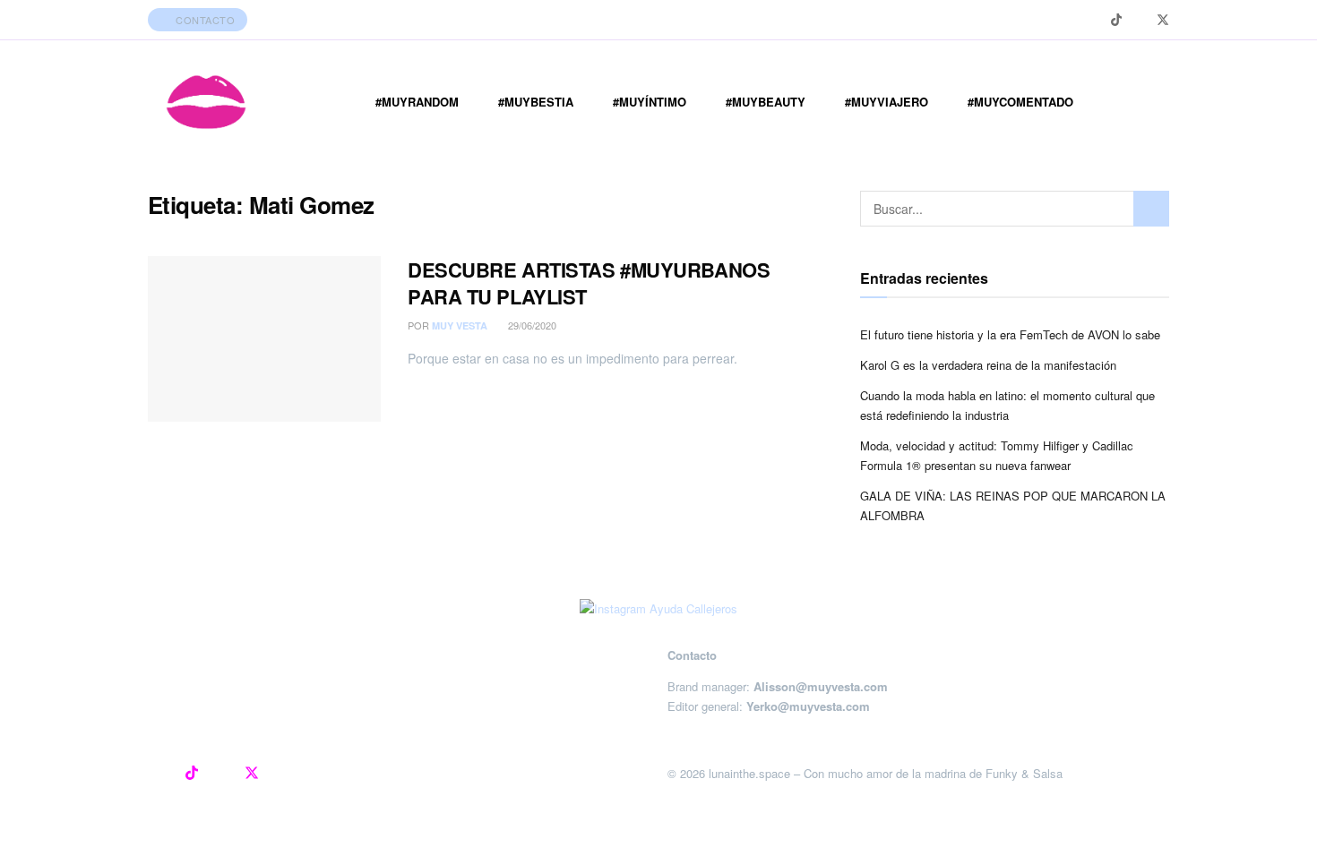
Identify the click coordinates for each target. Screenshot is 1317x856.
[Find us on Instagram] (1093, 20)
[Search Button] (1151, 209)
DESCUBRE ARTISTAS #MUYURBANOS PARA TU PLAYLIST (589, 283)
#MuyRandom (417, 101)
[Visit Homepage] (206, 102)
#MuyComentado (1020, 101)
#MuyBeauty (765, 101)
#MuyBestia (535, 101)
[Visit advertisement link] (658, 608)
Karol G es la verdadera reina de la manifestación (988, 364)
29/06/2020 (530, 325)
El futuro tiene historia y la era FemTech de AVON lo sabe (1010, 334)
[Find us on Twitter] (1163, 20)
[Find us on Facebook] (1139, 20)
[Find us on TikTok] (1116, 19)
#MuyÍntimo (649, 101)
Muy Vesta (459, 325)
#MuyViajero (886, 101)
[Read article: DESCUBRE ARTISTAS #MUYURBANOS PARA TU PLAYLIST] (264, 339)
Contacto (204, 20)
